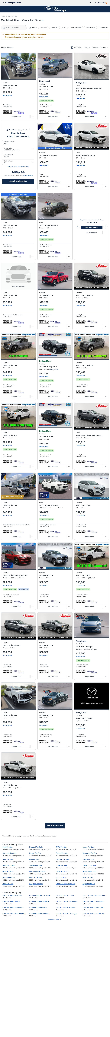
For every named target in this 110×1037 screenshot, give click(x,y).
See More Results (55, 825)
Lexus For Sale (61, 871)
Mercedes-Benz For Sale (65, 884)
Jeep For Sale (7, 859)
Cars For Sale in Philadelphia (13, 913)
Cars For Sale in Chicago (12, 895)
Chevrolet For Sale (9, 853)
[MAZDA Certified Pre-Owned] (92, 112)
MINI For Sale (88, 878)
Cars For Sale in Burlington (93, 907)
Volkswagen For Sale (37, 871)
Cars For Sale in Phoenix (65, 907)
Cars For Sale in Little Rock (39, 895)
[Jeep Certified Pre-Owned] (92, 461)
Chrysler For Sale (36, 884)
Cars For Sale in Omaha (65, 895)
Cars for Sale (12, 16)
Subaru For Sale (35, 865)
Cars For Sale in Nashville (39, 901)
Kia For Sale (34, 859)
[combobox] (14, 27)
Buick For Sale (61, 865)
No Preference (91, 232)
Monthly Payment (9, 141)
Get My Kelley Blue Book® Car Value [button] (18, 167)
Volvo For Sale (88, 859)
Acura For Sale (88, 847)
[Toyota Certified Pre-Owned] (55, 252)
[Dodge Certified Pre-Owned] (92, 182)
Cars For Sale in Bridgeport (93, 901)
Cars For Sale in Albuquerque (94, 895)
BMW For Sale (61, 847)
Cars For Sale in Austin (38, 907)
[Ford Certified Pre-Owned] (18, 112)
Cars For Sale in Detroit (11, 901)
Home (3, 16)
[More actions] (32, 116)
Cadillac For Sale (62, 859)
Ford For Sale (7, 847)
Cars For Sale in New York (39, 913)
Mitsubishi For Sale (90, 853)
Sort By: (87, 47)
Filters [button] (34, 27)
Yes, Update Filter (91, 227)
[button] (7, 112)
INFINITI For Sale (89, 865)
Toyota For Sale (8, 865)
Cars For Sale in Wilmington (13, 907)
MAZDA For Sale (35, 878)
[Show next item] (105, 226)
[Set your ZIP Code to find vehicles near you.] (43, 20)
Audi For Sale (61, 878)
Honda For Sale (35, 853)
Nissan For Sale (8, 878)
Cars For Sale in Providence (66, 901)
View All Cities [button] (53, 919)
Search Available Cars (18, 181)
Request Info (16, 116)
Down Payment (8, 154)
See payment (7, 95)
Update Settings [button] (28, 175)
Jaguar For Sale (89, 884)
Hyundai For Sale (36, 847)
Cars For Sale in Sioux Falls (93, 913)
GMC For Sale (7, 871)
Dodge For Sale (62, 853)
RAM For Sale (7, 884)
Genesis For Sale (89, 871)
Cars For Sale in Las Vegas (66, 913)
